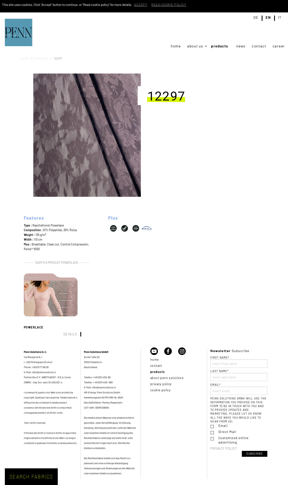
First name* (219, 357)
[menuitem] (176, 46)
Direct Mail (227, 432)
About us (195, 46)
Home (176, 46)
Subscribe (254, 453)
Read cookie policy (168, 5)
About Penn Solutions (167, 378)
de (255, 17)
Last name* (219, 371)
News (240, 46)
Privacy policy (161, 384)
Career (279, 46)
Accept (140, 5)
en (268, 17)
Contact (259, 46)
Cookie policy (160, 390)
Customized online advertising (233, 440)
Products (219, 46)
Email (223, 425)
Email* (215, 384)
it (280, 17)
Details (70, 334)
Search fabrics (31, 477)
